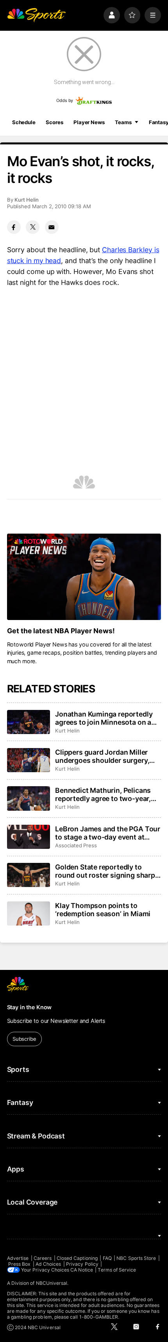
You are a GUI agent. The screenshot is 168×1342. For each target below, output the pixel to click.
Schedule (24, 122)
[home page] (36, 15)
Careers (43, 1258)
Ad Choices (48, 1264)
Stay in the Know (29, 1007)
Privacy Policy (82, 1264)
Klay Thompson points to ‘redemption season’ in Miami (102, 909)
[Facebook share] (14, 227)
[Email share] (52, 227)
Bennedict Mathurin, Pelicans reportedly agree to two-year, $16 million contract (103, 794)
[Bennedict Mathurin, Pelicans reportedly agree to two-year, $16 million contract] (28, 798)
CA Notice (81, 1270)
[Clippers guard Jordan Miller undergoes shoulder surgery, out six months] (28, 760)
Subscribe (24, 1039)
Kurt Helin (26, 200)
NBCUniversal (52, 1283)
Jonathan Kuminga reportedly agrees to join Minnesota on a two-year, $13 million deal (103, 718)
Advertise (18, 1258)
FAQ (107, 1258)
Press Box (19, 1264)
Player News (89, 122)
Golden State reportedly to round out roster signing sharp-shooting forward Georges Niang (106, 871)
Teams (123, 122)
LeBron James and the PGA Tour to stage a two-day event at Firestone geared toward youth (107, 833)
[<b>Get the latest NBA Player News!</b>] (84, 577)
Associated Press (76, 845)
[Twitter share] (32, 227)
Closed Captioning (77, 1258)
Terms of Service (117, 1270)
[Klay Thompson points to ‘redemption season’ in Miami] (28, 913)
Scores (54, 122)
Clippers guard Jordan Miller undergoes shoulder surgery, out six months (102, 756)
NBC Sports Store (136, 1258)
